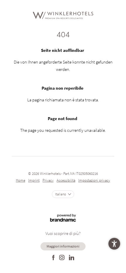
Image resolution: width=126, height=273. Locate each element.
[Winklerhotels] (63, 15)
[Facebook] (53, 258)
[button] (114, 244)
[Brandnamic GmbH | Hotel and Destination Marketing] (63, 215)
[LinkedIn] (71, 258)
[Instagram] (61, 258)
